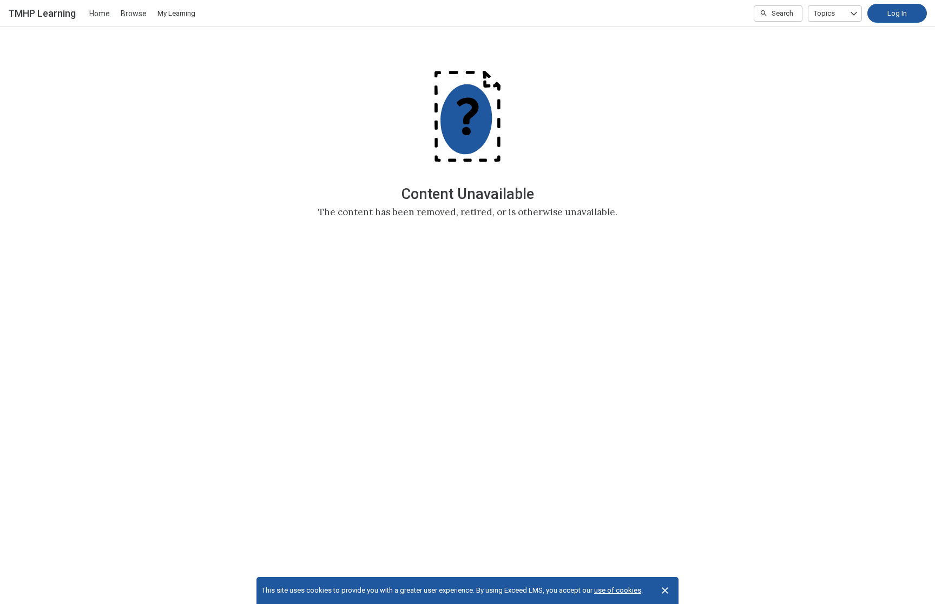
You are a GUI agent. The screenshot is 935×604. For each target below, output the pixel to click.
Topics (824, 13)
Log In (897, 13)
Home (99, 13)
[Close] (665, 590)
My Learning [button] (176, 13)
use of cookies (617, 590)
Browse (134, 13)
